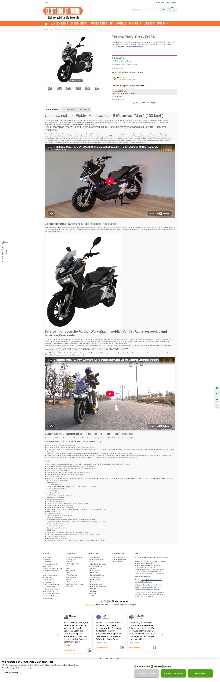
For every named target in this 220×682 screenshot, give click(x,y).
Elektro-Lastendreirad (50, 575)
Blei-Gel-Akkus (48, 580)
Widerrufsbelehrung (96, 559)
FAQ (68, 573)
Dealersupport (94, 582)
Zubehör (149, 23)
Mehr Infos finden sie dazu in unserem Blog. (81, 124)
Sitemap (69, 561)
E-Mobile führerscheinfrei (51, 593)
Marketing (167, 666)
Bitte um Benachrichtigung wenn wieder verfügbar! (127, 72)
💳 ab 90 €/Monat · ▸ (129, 86)
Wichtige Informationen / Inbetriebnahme (74, 558)
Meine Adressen (117, 562)
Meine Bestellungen (119, 559)
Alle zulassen (200, 673)
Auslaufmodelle (48, 591)
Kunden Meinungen (3, 252)
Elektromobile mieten (50, 589)
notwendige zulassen (146, 673)
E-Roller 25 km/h (49, 587)
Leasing (46, 573)
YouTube (92, 589)
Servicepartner (71, 577)
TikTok (91, 595)
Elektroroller (57, 30)
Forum (68, 579)
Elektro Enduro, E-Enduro (51, 584)
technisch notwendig (143, 666)
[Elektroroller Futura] (63, 13)
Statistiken (157, 666)
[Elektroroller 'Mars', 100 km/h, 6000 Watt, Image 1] (59, 88)
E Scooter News (94, 570)
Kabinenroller (99, 23)
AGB (91, 562)
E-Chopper (135, 23)
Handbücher (70, 570)
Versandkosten (94, 557)
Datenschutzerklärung (96, 575)
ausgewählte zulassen (173, 673)
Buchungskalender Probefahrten (72, 565)
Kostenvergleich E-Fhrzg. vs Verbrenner (75, 585)
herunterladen (70, 109)
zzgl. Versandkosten (125, 61)
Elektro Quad (48, 598)
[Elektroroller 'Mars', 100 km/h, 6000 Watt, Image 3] (78, 88)
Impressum (93, 573)
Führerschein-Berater (73, 582)
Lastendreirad (118, 23)
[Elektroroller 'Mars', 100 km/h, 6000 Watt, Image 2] (69, 88)
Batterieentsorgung (95, 584)
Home (45, 30)
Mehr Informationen (53, 109)
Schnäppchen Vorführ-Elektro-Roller (50, 565)
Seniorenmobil (79, 23)
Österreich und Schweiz (51, 571)
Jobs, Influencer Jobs (96, 577)
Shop (50, 30)
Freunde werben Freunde (97, 586)
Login (168, 2)
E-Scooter (47, 559)
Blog (68, 568)
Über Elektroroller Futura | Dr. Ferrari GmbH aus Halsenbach (97, 566)
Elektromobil (47, 562)
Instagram (92, 593)
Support (161, 23)
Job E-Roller (47, 577)
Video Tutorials (71, 575)
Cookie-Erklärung (8, 668)
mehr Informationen (11, 672)
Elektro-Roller (59, 23)
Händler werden (94, 579)
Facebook (92, 591)
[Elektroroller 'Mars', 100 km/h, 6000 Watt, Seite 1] (97, 88)
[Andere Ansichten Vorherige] (44, 90)
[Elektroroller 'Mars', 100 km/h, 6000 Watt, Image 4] (88, 88)
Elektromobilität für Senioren (52, 568)
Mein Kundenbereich (119, 557)
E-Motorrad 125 (48, 582)
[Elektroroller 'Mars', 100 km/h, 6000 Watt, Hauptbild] (50, 88)
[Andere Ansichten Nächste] (103, 90)
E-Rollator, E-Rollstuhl (50, 596)
